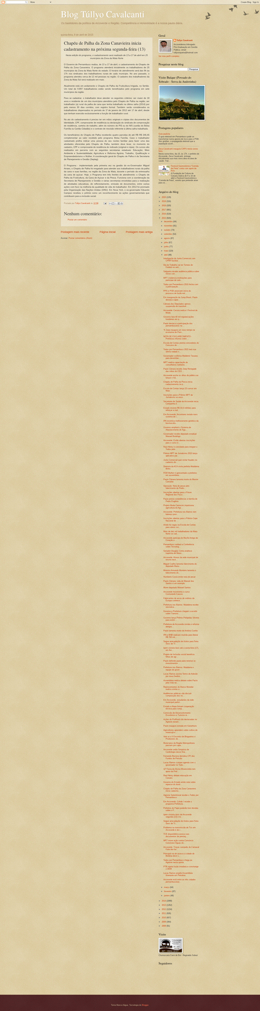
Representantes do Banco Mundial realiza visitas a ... (178, 688)
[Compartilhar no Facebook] (118, 203)
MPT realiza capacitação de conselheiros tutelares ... (175, 363)
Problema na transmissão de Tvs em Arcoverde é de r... (179, 828)
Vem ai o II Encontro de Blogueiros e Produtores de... (179, 737)
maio (166, 251)
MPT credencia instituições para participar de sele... (177, 279)
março (167, 887)
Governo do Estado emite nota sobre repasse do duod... (179, 783)
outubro (167, 230)
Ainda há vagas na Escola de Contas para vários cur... (179, 526)
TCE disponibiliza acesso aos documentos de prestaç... (176, 835)
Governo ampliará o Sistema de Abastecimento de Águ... (177, 428)
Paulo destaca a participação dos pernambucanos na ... (177, 324)
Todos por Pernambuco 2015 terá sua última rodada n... (179, 350)
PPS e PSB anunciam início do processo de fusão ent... (177, 292)
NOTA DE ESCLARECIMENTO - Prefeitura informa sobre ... (177, 337)
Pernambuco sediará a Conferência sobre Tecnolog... (178, 545)
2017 (164, 210)
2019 (164, 201)
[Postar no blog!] (113, 203)
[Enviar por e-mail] (110, 203)
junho (166, 246)
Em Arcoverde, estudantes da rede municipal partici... (178, 701)
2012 (164, 909)
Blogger (145, 1005)
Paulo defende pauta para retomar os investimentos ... (179, 662)
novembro (168, 226)
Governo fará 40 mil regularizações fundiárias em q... (178, 318)
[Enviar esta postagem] (105, 203)
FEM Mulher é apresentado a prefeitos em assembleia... (180, 474)
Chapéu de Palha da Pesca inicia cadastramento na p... (177, 383)
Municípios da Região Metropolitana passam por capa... (179, 744)
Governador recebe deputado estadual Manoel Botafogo (180, 435)
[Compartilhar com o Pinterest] (121, 203)
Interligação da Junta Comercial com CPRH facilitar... (179, 259)
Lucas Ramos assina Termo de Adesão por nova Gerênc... (180, 675)
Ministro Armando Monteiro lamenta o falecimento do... (179, 571)
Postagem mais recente (75, 231)
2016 (164, 214)
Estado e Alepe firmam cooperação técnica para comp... (178, 707)
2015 (164, 218)
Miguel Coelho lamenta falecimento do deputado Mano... (180, 565)
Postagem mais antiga (139, 231)
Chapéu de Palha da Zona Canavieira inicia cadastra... (179, 789)
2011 (164, 913)
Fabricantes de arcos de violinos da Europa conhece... (178, 599)
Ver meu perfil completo (169, 56)
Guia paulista (164, 134)
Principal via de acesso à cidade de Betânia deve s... (178, 854)
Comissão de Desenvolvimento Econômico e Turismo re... (176, 714)
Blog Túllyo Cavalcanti (103, 14)
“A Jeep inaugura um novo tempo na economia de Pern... (179, 331)
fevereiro (168, 891)
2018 (164, 205)
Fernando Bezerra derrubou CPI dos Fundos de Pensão (179, 757)
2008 (164, 926)
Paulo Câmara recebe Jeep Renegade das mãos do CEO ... (179, 370)
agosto (167, 238)
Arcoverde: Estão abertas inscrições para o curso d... (179, 441)
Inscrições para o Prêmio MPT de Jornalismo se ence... (178, 396)
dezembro (168, 221)
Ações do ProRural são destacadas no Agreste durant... (180, 720)
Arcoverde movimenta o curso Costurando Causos (176, 593)
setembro (168, 234)
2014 (164, 901)
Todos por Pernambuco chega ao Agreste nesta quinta (177, 861)
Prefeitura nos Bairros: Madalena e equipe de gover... (178, 668)
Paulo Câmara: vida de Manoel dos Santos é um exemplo (178, 582)
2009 (164, 922)
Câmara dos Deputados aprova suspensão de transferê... (176, 305)
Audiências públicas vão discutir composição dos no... (177, 694)
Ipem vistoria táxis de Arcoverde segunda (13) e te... (177, 815)
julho (166, 242)
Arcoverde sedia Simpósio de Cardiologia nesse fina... (176, 750)
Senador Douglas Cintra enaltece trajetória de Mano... (177, 552)
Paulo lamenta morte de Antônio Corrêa (180, 631)
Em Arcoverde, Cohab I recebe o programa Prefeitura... (177, 802)
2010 (164, 917)
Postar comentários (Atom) (80, 238)
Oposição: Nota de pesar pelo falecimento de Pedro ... (176, 487)
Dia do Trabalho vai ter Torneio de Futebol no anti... (178, 266)
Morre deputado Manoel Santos (177, 587)
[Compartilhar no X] (116, 203)
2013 (164, 905)
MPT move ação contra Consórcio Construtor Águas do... (178, 841)
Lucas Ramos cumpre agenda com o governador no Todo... (179, 763)
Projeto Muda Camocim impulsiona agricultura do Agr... (178, 506)
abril (166, 255)
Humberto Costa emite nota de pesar (179, 577)
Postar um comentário (77, 220)
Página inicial (108, 231)
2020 (164, 197)
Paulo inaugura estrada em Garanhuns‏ (180, 726)
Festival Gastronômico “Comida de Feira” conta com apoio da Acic (184, 168)
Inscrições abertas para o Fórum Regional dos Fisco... (177, 493)
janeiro (167, 895)
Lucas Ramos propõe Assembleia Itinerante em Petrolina (178, 874)
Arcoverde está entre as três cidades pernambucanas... (179, 880)
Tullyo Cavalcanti (185, 40)
